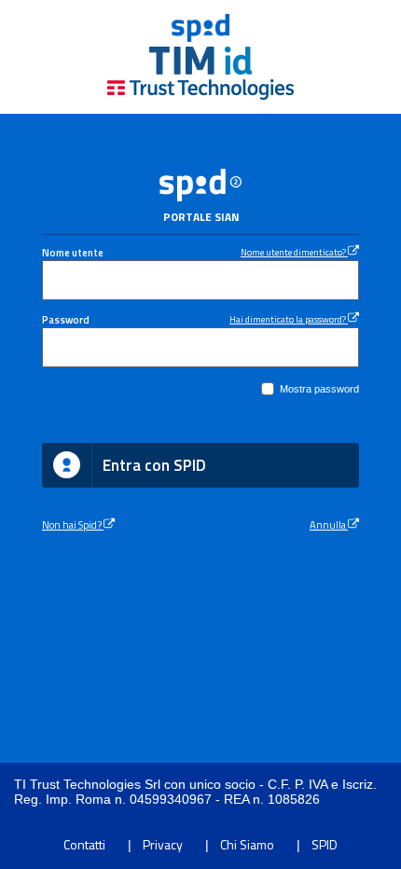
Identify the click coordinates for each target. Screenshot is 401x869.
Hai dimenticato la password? (288, 318)
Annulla (329, 524)
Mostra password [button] (319, 389)
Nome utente (73, 252)
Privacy (163, 844)
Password (66, 319)
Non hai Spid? (73, 524)
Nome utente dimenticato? (294, 251)
